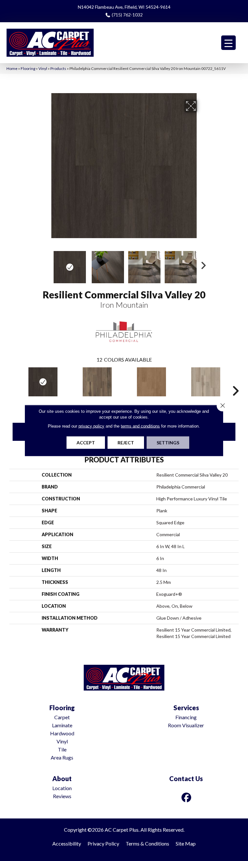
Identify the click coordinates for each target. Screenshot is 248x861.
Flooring (28, 68)
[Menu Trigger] (228, 42)
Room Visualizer (186, 725)
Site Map (186, 843)
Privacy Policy (103, 843)
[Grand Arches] (151, 382)
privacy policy (91, 426)
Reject (126, 442)
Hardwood (62, 733)
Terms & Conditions (147, 843)
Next (201, 264)
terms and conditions (140, 426)
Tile (62, 749)
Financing (186, 717)
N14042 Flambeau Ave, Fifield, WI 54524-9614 (124, 7)
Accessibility (66, 843)
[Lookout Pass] (206, 382)
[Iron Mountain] (43, 382)
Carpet (62, 717)
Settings (168, 442)
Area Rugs (62, 757)
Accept (86, 442)
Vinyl (42, 68)
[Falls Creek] (97, 382)
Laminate (62, 725)
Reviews (62, 796)
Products (58, 68)
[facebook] (187, 797)
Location (62, 788)
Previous (46, 264)
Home (11, 68)
